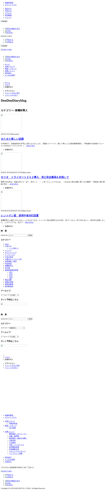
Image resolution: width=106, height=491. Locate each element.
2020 (10, 278)
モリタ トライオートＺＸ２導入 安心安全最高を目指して (35, 177)
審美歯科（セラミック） (18, 434)
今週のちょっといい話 (13, 259)
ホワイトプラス (11, 5)
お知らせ (8, 246)
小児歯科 (12, 442)
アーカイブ (5, 295)
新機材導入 (9, 266)
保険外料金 (13, 423)
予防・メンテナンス (16, 445)
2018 (10, 276)
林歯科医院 (9, 3)
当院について (10, 66)
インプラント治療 (15, 453)
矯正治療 (8, 280)
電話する (8, 9)
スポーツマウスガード (17, 451)
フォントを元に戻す (12, 93)
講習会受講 (9, 282)
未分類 (7, 268)
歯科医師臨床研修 (11, 270)
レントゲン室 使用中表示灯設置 (20, 215)
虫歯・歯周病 (14, 436)
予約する (8, 11)
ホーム (7, 64)
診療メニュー (10, 71)
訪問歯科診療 (14, 447)
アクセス (8, 13)
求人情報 (12, 428)
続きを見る (30, 146)
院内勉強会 (9, 286)
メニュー (8, 17)
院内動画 (8, 15)
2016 (10, 274)
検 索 (30, 235)
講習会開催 (9, 284)
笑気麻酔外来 (14, 449)
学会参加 (8, 263)
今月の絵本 (9, 257)
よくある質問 (10, 75)
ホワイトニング (11, 252)
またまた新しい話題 (12, 138)
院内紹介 (8, 73)
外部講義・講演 (11, 261)
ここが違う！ (14, 248)
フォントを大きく (11, 95)
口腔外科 (12, 440)
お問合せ (8, 462)
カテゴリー (5, 328)
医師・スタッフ (11, 69)
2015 (10, 272)
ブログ (7, 85)
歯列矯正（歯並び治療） (18, 438)
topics (7, 244)
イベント (8, 250)
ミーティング (10, 255)
